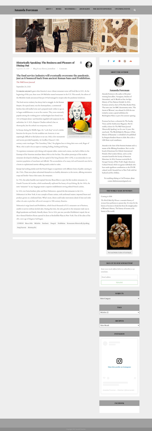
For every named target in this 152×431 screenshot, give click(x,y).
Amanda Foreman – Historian (113, 390)
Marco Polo (29, 223)
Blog (35, 69)
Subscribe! (119, 282)
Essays (39, 69)
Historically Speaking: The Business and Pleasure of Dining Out (45, 64)
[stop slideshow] (83, 50)
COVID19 (20, 223)
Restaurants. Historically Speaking (78, 223)
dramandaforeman (132, 390)
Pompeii (53, 223)
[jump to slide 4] (78, 50)
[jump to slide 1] (71, 50)
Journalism (85, 9)
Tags (119, 307)
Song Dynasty (21, 227)
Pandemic (45, 223)
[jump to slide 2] (74, 50)
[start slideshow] (69, 50)
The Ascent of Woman (102, 9)
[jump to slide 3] (76, 50)
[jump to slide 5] (80, 50)
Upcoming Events (122, 9)
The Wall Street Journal (25, 82)
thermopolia (32, 227)
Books (58, 9)
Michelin (37, 223)
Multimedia (70, 9)
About (48, 9)
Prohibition (61, 223)
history (44, 69)
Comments (63, 69)
